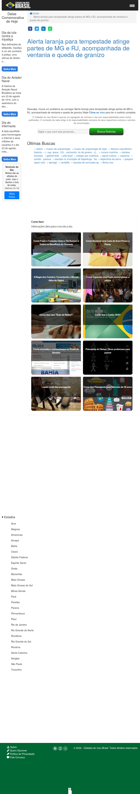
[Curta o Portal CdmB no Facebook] (55, 748)
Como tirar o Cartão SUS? (108, 314)
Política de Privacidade (21, 754)
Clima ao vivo (97, 112)
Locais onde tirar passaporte (56, 387)
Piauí (14, 619)
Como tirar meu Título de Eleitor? (56, 314)
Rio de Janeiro (19, 624)
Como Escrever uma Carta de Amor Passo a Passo (107, 243)
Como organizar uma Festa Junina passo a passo (107, 279)
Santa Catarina (19, 652)
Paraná (15, 607)
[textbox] (63, 131)
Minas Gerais (18, 591)
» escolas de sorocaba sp (85, 162)
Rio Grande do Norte (22, 630)
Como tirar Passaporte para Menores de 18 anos (107, 387)
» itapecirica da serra (109, 159)
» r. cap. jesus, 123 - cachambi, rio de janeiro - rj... (70, 152)
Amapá (15, 540)
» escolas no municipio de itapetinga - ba (75, 159)
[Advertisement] (82, 83)
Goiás (14, 568)
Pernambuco (18, 613)
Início (35, 13)
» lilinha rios (106, 162)
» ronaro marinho (108, 152)
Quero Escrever (18, 750)
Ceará (14, 551)
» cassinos (123, 155)
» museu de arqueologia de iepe (89, 148)
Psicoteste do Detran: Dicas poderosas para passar (108, 351)
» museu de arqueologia (57, 148)
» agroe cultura (108, 155)
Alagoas (15, 529)
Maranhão (16, 574)
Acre (13, 523)
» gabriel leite (52, 155)
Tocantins (16, 669)
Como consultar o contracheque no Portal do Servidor (56, 351)
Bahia (14, 546)
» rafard (38, 148)
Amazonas (17, 534)
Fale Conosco (17, 757)
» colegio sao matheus (86, 155)
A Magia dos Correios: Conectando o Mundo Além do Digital (56, 279)
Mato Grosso (18, 579)
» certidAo (64, 162)
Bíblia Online (12, 195)
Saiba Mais (9, 69)
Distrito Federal (19, 557)
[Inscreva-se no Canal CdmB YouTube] (60, 748)
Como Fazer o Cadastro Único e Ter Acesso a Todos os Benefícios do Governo (56, 243)
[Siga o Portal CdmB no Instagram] (65, 748)
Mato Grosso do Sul (22, 585)
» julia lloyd (67, 155)
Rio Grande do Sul (21, 641)
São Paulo (16, 664)
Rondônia (16, 636)
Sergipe (15, 658)
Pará (13, 596)
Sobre (13, 747)
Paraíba (15, 602)
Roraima (15, 647)
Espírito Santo (18, 563)
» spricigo (52, 162)
